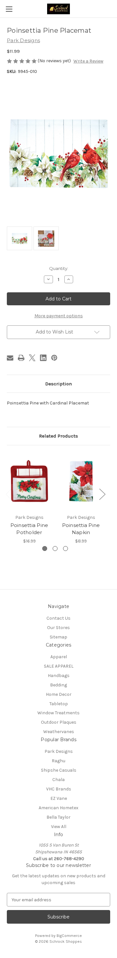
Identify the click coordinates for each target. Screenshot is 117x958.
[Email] (10, 357)
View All (58, 826)
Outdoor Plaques (58, 722)
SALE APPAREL (58, 666)
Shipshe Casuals (58, 770)
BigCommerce (69, 935)
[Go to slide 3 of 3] (65, 548)
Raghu (58, 761)
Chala (58, 779)
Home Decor (59, 694)
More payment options (58, 316)
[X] (32, 357)
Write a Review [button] (88, 61)
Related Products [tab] (58, 436)
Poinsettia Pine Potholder (29, 529)
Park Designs (59, 751)
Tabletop (58, 704)
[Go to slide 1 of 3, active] (44, 548)
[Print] (21, 357)
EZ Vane (58, 798)
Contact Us (58, 618)
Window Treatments (58, 713)
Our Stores (58, 627)
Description (58, 384)
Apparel (58, 657)
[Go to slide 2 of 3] (55, 548)
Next (102, 494)
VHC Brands (58, 789)
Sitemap (58, 637)
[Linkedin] (43, 357)
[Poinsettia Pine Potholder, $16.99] (29, 481)
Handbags (59, 675)
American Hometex (58, 808)
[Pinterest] (54, 357)
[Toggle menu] (9, 9)
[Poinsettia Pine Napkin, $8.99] (80, 481)
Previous (8, 494)
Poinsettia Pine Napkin (81, 529)
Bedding (58, 685)
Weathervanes (58, 731)
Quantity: (58, 268)
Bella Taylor (58, 817)
